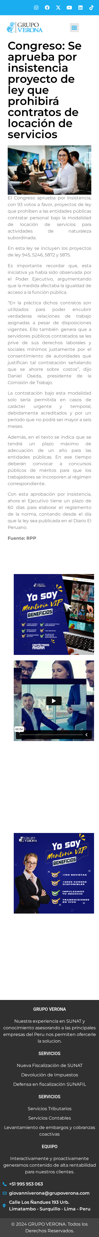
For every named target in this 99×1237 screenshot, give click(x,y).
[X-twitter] (58, 7)
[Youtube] (69, 7)
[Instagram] (36, 7)
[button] (74, 27)
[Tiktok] (91, 7)
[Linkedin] (80, 7)
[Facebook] (47, 7)
